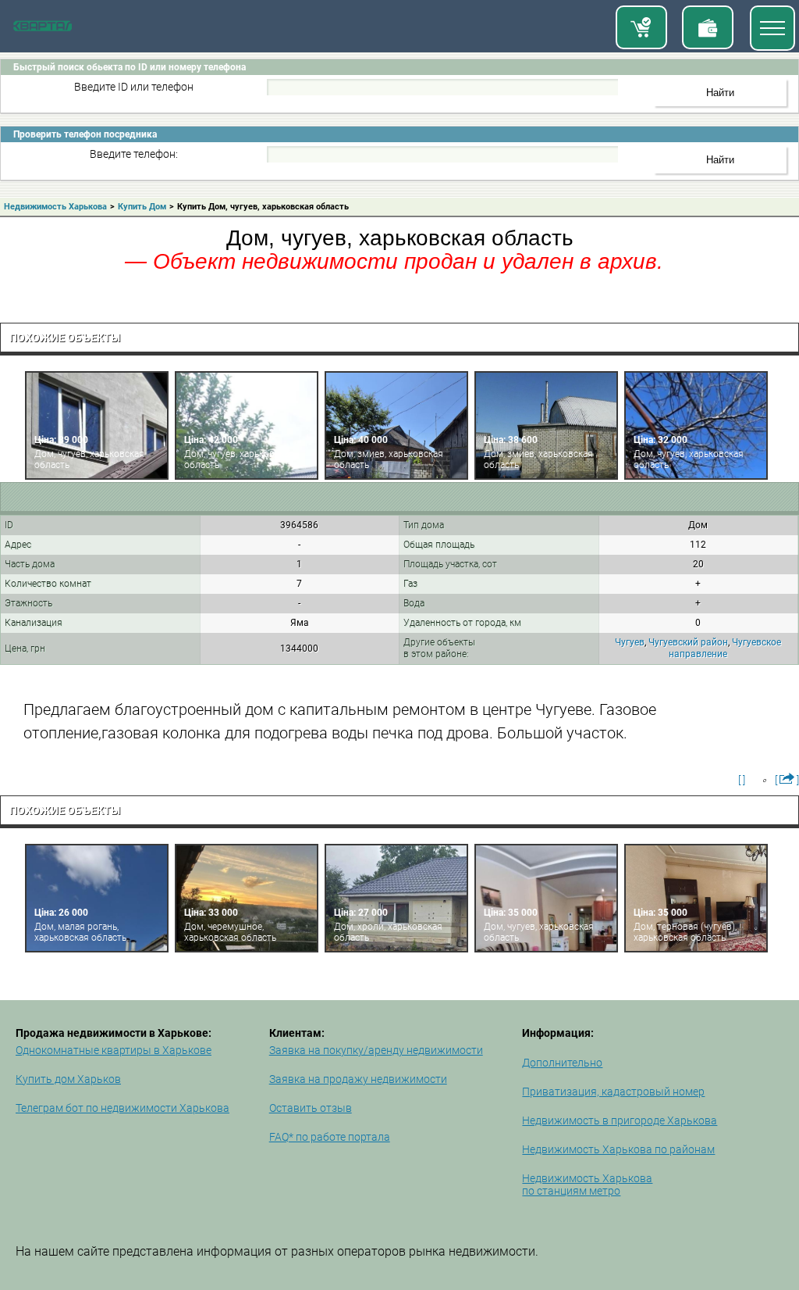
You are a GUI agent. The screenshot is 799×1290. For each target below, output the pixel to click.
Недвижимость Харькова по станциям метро (587, 1184)
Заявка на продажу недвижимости (358, 1079)
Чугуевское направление (725, 648)
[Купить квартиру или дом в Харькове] (641, 27)
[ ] (741, 780)
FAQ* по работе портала (329, 1137)
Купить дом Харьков (68, 1079)
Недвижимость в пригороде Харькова (619, 1120)
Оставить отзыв (310, 1108)
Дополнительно (562, 1062)
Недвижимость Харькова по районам (618, 1149)
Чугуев (630, 642)
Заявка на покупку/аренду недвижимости (376, 1050)
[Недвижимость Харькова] (42, 28)
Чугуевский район (688, 642)
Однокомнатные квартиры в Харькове (113, 1050)
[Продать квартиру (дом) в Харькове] (707, 27)
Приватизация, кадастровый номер (613, 1091)
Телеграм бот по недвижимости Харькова (122, 1108)
